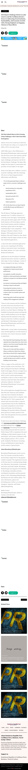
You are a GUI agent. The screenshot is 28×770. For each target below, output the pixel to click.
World (6, 730)
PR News (5, 11)
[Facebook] (14, 57)
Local (7, 727)
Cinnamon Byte (17, 768)
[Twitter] (14, 86)
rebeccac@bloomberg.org (8, 497)
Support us (13, 33)
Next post (24, 599)
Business (24, 727)
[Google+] (14, 114)
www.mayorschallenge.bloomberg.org (15, 423)
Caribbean (17, 727)
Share (2, 130)
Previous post (5, 599)
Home (2, 727)
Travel (12, 727)
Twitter (18, 425)
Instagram (7, 427)
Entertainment (13, 730)
